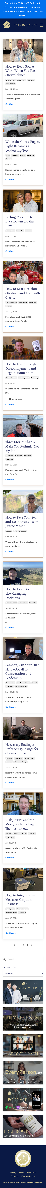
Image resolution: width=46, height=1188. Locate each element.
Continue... (10, 104)
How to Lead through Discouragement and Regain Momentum (20, 368)
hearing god (21, 80)
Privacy (13, 1172)
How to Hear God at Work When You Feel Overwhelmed (20, 70)
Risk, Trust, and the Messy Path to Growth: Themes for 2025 (21, 824)
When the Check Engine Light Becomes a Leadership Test (22, 146)
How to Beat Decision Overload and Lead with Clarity (22, 293)
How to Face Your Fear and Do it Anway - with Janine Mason (22, 521)
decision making (11, 302)
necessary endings (21, 686)
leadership (31, 80)
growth (8, 833)
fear (15, 531)
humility (34, 683)
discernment (18, 758)
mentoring (18, 455)
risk (7, 837)
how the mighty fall (23, 683)
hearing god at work (20, 833)
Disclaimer (31, 1172)
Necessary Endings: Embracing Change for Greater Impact (21, 749)
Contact (14, 1176)
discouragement (24, 378)
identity (22, 155)
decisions (15, 155)
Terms (21, 1172)
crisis (8, 155)
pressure (9, 159)
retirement (27, 455)
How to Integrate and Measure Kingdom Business (21, 899)
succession (9, 459)
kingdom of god (11, 912)
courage (9, 531)
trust (12, 837)
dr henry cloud (29, 758)
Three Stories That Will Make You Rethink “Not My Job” (22, 446)
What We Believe (28, 1176)
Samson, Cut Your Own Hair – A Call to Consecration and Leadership (22, 671)
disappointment (11, 378)
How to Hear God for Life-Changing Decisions (20, 593)
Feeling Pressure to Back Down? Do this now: (20, 221)
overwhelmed (10, 83)
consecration (10, 683)
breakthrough (10, 80)
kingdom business (22, 909)
